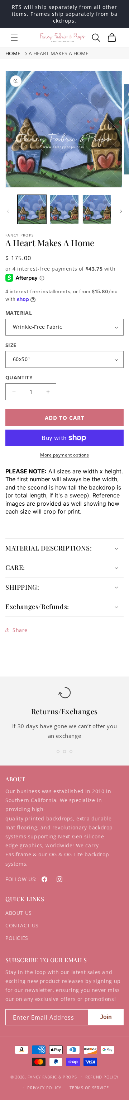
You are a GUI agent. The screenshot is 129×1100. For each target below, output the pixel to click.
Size (10, 345)
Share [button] (20, 630)
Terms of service (89, 1087)
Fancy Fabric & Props (52, 1076)
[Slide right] (121, 211)
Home (12, 53)
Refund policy (102, 1077)
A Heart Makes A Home (59, 53)
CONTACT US (22, 925)
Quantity (19, 377)
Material (18, 312)
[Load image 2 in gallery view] (64, 209)
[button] (14, 38)
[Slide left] (8, 211)
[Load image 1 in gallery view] (32, 209)
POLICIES (16, 938)
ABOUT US (18, 912)
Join (106, 1017)
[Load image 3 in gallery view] (96, 209)
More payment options (64, 455)
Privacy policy (44, 1087)
